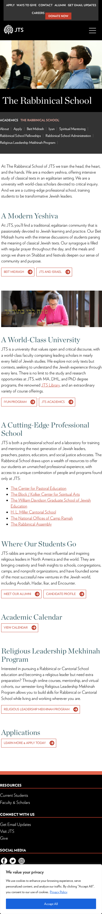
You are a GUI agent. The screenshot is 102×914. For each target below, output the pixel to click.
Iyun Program (15, 402)
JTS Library (50, 385)
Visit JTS (7, 831)
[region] (51, 889)
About (4, 129)
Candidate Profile (61, 594)
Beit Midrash (35, 129)
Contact (45, 5)
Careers (38, 13)
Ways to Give (27, 5)
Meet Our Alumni (17, 594)
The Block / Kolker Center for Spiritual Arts (45, 494)
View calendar (16, 627)
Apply (10, 5)
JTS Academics (53, 402)
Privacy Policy (58, 892)
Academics (9, 120)
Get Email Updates (82, 5)
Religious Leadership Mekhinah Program (27, 142)
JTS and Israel (50, 272)
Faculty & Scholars (15, 802)
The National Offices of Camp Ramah (42, 518)
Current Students (14, 795)
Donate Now (58, 16)
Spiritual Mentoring (72, 129)
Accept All (51, 904)
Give (4, 838)
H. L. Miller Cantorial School (33, 511)
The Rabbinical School (39, 120)
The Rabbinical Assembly (31, 524)
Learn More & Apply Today (25, 743)
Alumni (60, 5)
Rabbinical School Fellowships (20, 136)
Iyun (52, 129)
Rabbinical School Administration (68, 136)
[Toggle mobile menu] (92, 33)
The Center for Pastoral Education (38, 488)
